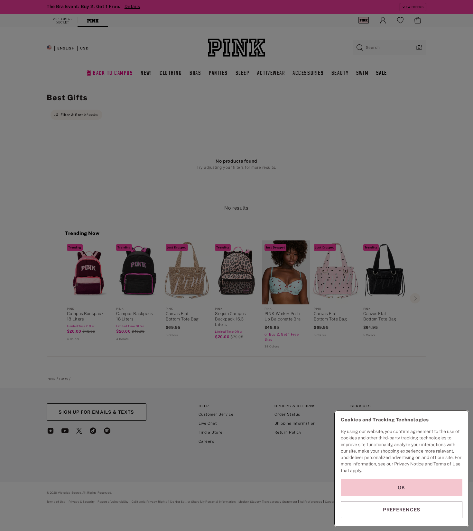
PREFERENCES (401, 509)
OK (401, 487)
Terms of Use (446, 463)
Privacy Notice (409, 463)
